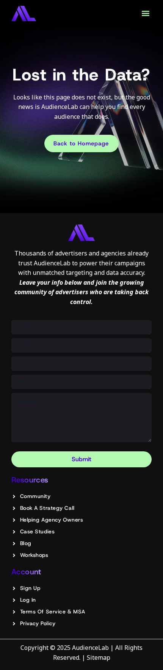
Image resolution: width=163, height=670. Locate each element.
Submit (81, 459)
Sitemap (98, 657)
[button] (145, 13)
